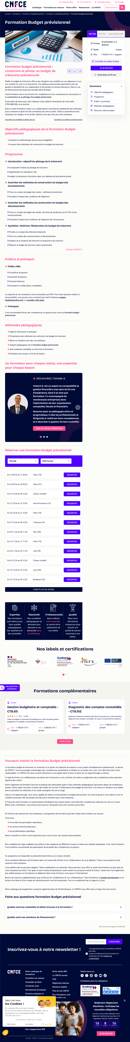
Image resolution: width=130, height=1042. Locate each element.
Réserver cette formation (104, 110)
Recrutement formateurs (35, 990)
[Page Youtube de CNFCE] (100, 975)
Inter (92, 34)
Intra (102, 34)
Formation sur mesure (54, 7)
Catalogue (37, 7)
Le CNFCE (96, 7)
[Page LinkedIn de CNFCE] (91, 975)
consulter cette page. (36, 300)
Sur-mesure (116, 34)
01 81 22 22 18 (85, 2)
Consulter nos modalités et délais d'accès (20, 120)
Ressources (84, 7)
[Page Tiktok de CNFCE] (105, 975)
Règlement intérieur (60, 983)
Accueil (7, 14)
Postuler (121, 2)
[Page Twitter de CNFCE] (86, 975)
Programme (99, 96)
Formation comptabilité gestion (33, 14)
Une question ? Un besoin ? (12, 687)
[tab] (41, 437)
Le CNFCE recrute (59, 975)
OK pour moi (47, 1024)
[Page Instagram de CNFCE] (96, 975)
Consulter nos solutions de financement (68, 120)
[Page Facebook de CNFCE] (82, 975)
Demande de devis (104, 2)
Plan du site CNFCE (60, 991)
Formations (16, 14)
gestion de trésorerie (110, 877)
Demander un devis (33, 982)
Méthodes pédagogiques (104, 106)
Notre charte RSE (59, 971)
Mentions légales (59, 987)
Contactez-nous (67, 2)
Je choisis (29, 1024)
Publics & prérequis (102, 101)
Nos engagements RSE (35, 1029)
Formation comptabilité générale (57, 14)
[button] (5, 1033)
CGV (54, 979)
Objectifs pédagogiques (103, 92)
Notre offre (71, 7)
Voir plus (65, 741)
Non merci (11, 1024)
